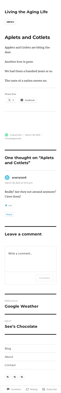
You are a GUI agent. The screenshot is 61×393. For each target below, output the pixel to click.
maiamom (16, 134)
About (9, 356)
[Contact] (22, 377)
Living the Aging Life (26, 11)
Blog (8, 348)
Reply (9, 214)
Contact (10, 365)
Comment (44, 277)
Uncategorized (13, 138)
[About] (15, 377)
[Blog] (8, 377)
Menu (10, 21)
